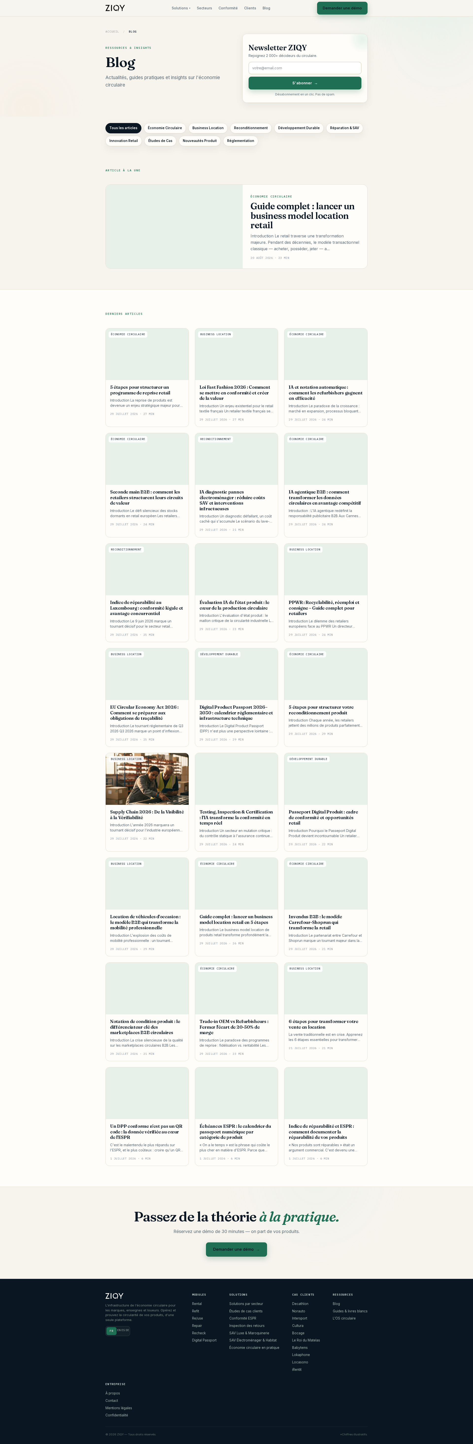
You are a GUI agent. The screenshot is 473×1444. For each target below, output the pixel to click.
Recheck (199, 1333)
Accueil (112, 31)
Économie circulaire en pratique (254, 1348)
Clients (250, 8)
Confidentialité (116, 1415)
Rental (197, 1304)
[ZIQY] (115, 8)
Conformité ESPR (242, 1318)
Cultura (298, 1326)
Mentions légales (118, 1408)
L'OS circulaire (344, 1318)
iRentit (297, 1370)
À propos (112, 1393)
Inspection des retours (247, 1326)
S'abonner (305, 83)
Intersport (299, 1318)
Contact (111, 1401)
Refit (195, 1311)
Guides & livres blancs (350, 1311)
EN (119, 1330)
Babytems (300, 1348)
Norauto (298, 1311)
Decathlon (300, 1304)
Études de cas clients (246, 1311)
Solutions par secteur (246, 1304)
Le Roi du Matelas (306, 1340)
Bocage (298, 1333)
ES (123, 1330)
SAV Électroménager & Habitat (253, 1340)
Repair (197, 1326)
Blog (266, 8)
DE (127, 1330)
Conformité (228, 8)
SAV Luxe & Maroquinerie (249, 1333)
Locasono (300, 1362)
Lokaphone (301, 1355)
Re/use (197, 1318)
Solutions (181, 8)
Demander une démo (342, 8)
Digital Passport (204, 1340)
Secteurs (204, 8)
